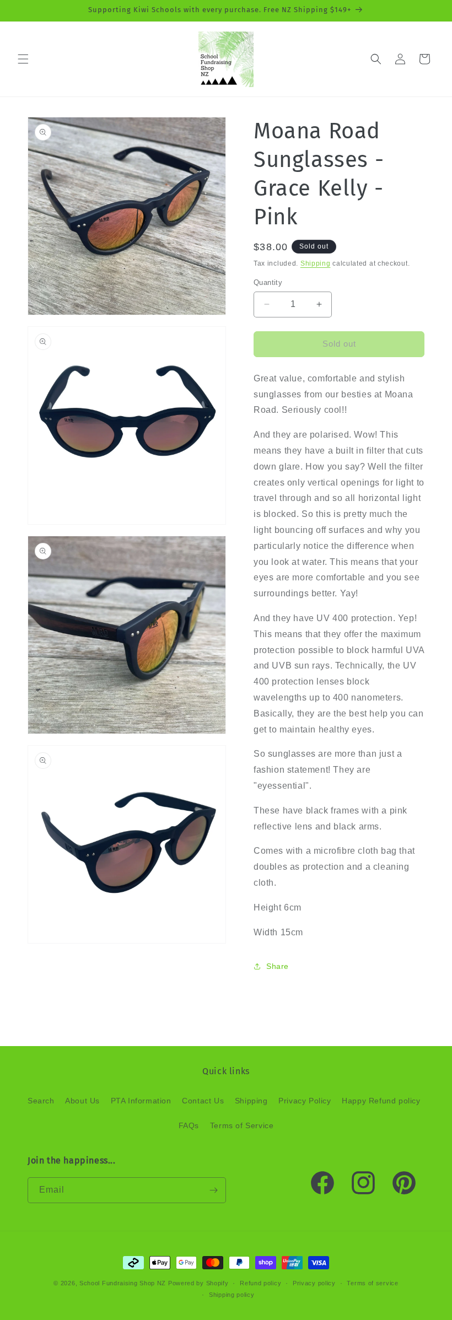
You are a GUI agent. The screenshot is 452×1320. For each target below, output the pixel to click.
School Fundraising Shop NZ (122, 1283)
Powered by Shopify (198, 1283)
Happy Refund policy (381, 1100)
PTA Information (141, 1100)
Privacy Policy (304, 1100)
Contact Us (203, 1100)
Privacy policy (314, 1283)
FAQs (189, 1125)
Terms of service (372, 1283)
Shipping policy (232, 1294)
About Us (82, 1100)
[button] (23, 59)
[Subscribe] (213, 1190)
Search (41, 1100)
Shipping (315, 263)
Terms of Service (242, 1125)
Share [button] (277, 966)
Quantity (268, 282)
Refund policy (260, 1283)
